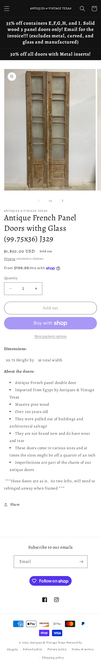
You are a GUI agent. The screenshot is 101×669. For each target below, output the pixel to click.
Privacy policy (57, 649)
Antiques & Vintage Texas (47, 643)
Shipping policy (53, 658)
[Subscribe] (81, 561)
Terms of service (83, 649)
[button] (7, 9)
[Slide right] (62, 201)
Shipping (9, 258)
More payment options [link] (50, 336)
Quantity (11, 278)
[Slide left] (39, 201)
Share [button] (15, 504)
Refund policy (32, 649)
